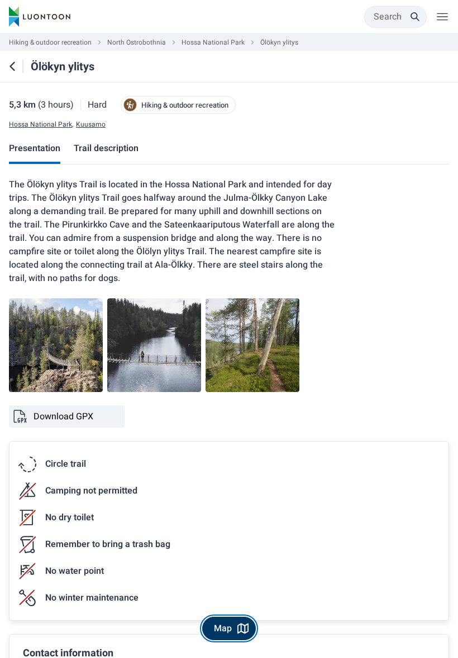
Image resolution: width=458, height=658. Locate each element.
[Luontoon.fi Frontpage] (39, 17)
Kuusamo (91, 124)
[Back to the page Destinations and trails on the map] (12, 66)
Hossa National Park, (41, 124)
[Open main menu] (442, 16)
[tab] (34, 149)
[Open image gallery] (56, 345)
